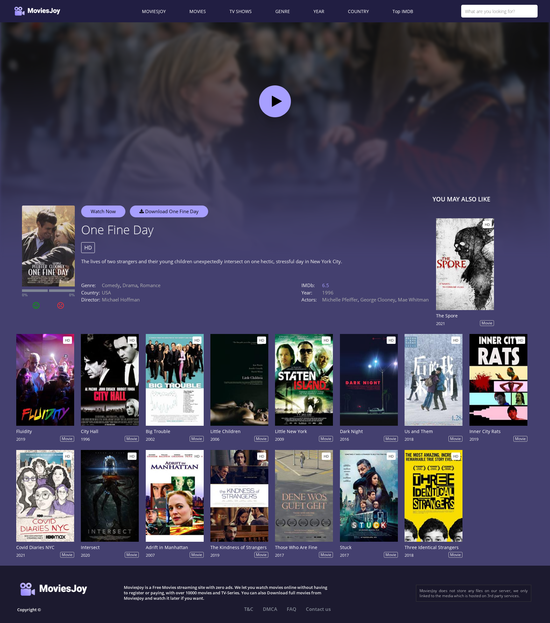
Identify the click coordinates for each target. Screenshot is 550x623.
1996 (328, 292)
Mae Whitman (413, 299)
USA (106, 292)
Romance (150, 285)
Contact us (318, 609)
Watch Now (103, 211)
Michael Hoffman (121, 299)
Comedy (111, 285)
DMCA (270, 609)
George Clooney (377, 299)
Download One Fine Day (171, 211)
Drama (130, 285)
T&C (248, 609)
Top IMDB (402, 11)
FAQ (291, 609)
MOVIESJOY (154, 11)
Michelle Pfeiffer (340, 299)
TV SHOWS (240, 11)
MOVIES (197, 11)
